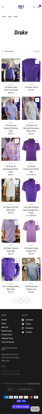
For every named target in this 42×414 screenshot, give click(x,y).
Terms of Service (8, 342)
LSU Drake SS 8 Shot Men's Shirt (10, 208)
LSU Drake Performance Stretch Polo (31, 169)
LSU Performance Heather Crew (31, 287)
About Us (5, 327)
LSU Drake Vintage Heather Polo (31, 249)
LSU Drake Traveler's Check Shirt (10, 249)
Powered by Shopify (33, 383)
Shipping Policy (7, 338)
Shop (9, 17)
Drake (16, 17)
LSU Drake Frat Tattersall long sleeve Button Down (31, 128)
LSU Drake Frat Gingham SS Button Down (11, 128)
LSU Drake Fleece (31, 87)
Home (4, 17)
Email (3, 366)
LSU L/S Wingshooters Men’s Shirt (10, 287)
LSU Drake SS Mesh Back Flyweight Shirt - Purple (31, 210)
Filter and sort (9, 51)
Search (4, 320)
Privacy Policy (7, 334)
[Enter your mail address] (18, 371)
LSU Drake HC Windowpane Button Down (10, 169)
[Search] (34, 7)
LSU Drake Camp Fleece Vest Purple (11, 88)
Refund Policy (7, 331)
